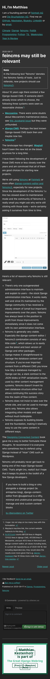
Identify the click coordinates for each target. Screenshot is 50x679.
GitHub (6, 20)
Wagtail (38, 145)
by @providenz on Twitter (19, 513)
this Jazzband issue (20, 120)
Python (21, 34)
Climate (6, 30)
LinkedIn (37, 20)
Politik (33, 30)
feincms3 (8, 85)
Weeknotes (37, 34)
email (8, 24)
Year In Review (10, 38)
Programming (9, 34)
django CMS (12, 128)
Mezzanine (11, 113)
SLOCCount (10, 534)
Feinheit (35, 179)
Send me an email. (24, 579)
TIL (28, 34)
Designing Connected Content (23, 437)
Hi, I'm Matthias (15, 7)
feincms (24, 30)
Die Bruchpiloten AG (17, 16)
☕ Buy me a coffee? (11, 583)
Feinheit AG (37, 13)
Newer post (8, 566)
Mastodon (16, 20)
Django (15, 30)
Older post (42, 566)
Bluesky (27, 20)
